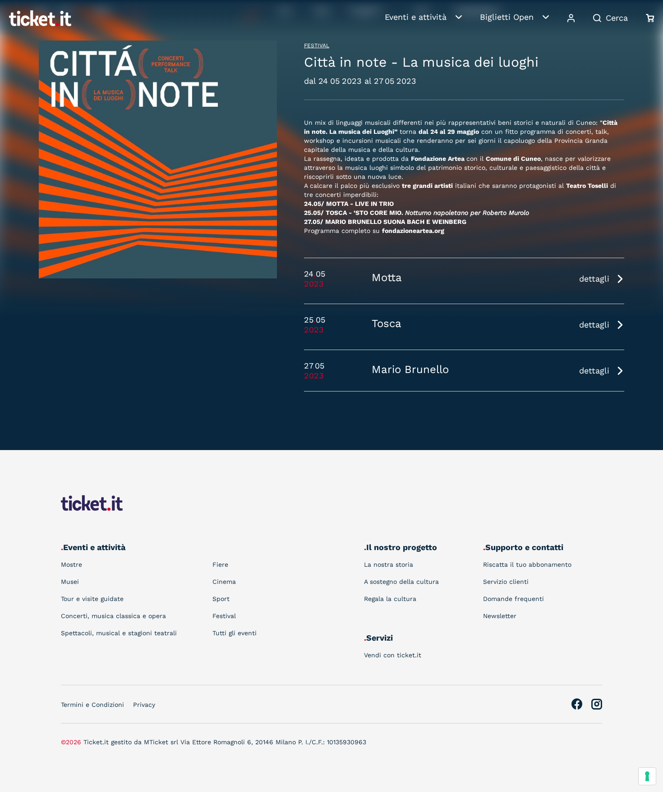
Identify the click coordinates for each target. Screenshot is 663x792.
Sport (221, 598)
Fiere (220, 564)
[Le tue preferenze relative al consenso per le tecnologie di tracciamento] (647, 776)
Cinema (224, 581)
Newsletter (499, 615)
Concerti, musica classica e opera (113, 615)
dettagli (594, 278)
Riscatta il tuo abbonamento (527, 564)
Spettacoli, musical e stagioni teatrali (119, 633)
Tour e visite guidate (92, 598)
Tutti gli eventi (234, 633)
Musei (70, 581)
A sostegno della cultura (401, 581)
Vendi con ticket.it (392, 655)
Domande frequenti (513, 598)
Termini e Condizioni (92, 704)
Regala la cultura (390, 598)
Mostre (71, 564)
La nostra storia (388, 564)
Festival (316, 45)
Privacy (144, 704)
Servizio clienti (506, 581)
